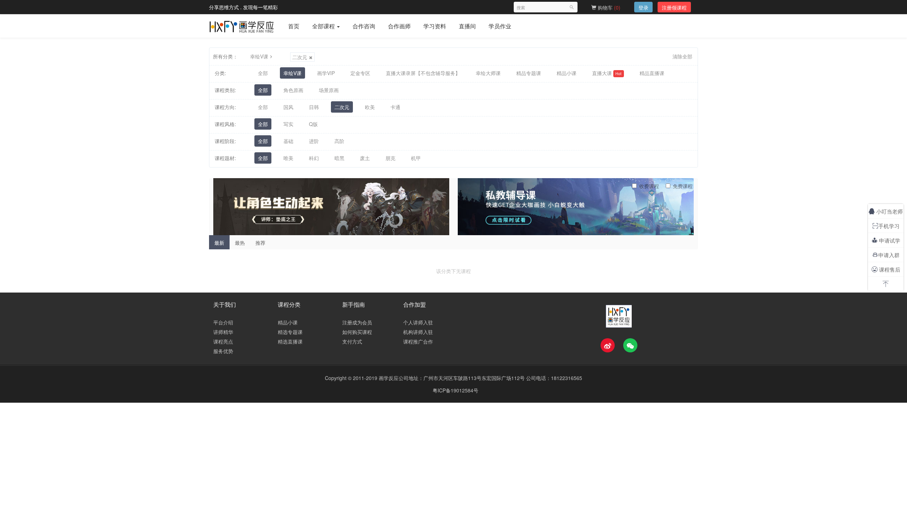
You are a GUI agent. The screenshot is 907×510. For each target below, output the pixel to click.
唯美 (288, 158)
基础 (288, 140)
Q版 (313, 124)
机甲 (416, 158)
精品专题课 (528, 72)
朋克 (390, 158)
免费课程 (683, 185)
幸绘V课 (259, 56)
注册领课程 (674, 7)
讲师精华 (223, 331)
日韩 (314, 106)
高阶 (339, 140)
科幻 (314, 158)
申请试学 (886, 240)
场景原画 (329, 90)
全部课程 (324, 26)
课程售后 (886, 269)
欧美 (370, 106)
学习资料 (434, 26)
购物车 (608, 7)
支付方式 (352, 341)
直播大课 (606, 72)
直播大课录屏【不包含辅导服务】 (423, 72)
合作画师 (399, 26)
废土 (365, 158)
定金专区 (360, 72)
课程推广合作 (418, 341)
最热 (240, 242)
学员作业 (500, 26)
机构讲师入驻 (418, 331)
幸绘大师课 (488, 72)
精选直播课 (290, 341)
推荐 (260, 242)
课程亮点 (223, 341)
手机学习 (886, 226)
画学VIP (326, 72)
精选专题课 (290, 331)
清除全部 (682, 56)
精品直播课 (652, 72)
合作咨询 (364, 26)
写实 (288, 124)
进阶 (314, 140)
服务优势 (223, 351)
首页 (293, 26)
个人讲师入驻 (418, 322)
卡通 (395, 106)
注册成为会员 (357, 322)
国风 (288, 106)
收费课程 (649, 185)
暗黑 (339, 158)
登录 (643, 7)
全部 (263, 72)
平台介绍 (223, 322)
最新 (219, 242)
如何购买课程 (357, 331)
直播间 (467, 26)
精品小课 (566, 72)
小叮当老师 (886, 211)
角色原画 (293, 90)
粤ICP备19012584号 (455, 390)
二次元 (299, 57)
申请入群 (886, 255)
